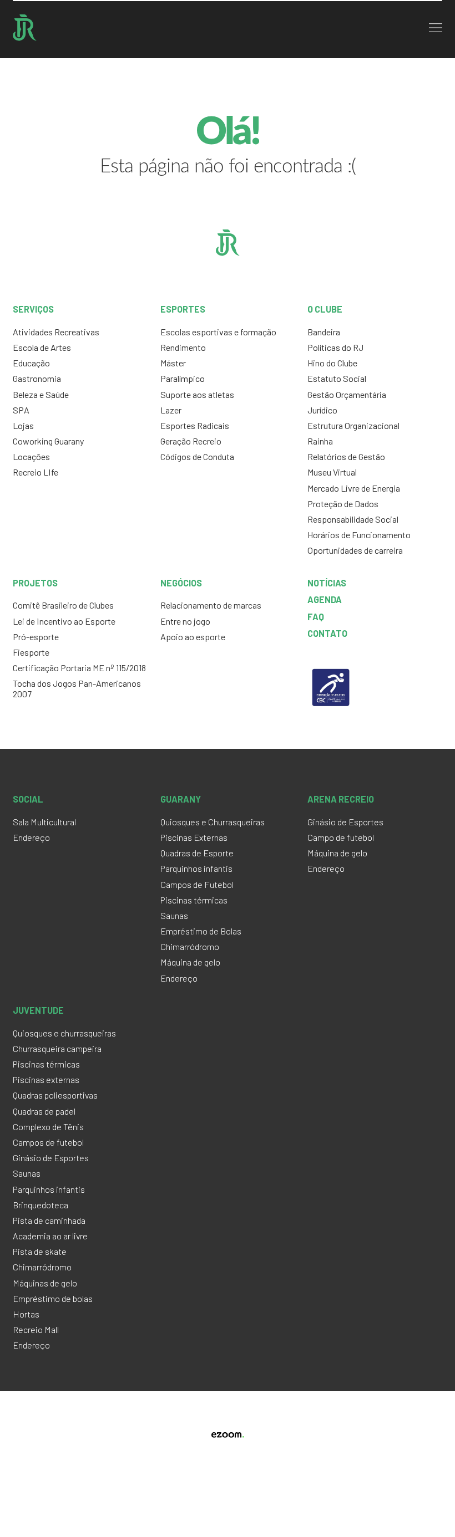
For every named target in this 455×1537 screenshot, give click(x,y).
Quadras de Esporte (197, 852)
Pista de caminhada (49, 1220)
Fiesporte (31, 652)
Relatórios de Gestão (346, 456)
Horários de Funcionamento (359, 534)
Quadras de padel (44, 1111)
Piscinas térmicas (194, 900)
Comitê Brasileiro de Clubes (63, 605)
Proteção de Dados (342, 503)
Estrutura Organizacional (353, 425)
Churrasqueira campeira (57, 1048)
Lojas (23, 425)
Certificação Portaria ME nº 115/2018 (79, 667)
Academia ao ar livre (50, 1235)
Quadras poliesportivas (55, 1095)
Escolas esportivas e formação (218, 331)
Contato (327, 633)
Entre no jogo (185, 621)
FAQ (315, 616)
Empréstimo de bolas (53, 1298)
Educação (31, 363)
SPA (21, 410)
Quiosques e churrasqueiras (64, 1033)
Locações (31, 456)
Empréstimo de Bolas (200, 931)
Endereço (31, 837)
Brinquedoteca (40, 1204)
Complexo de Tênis (48, 1126)
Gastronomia (37, 378)
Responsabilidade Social (352, 519)
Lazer (170, 410)
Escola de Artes (42, 347)
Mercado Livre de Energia (353, 488)
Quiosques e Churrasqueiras (212, 821)
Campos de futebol (48, 1142)
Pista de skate (40, 1251)
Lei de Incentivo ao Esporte (64, 621)
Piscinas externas (46, 1079)
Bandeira (323, 331)
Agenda (324, 599)
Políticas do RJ (335, 347)
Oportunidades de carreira (355, 550)
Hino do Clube (332, 363)
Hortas (26, 1314)
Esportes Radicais (194, 425)
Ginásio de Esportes (345, 821)
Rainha (320, 441)
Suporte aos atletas (197, 394)
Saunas (174, 915)
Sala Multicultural (44, 821)
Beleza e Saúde (41, 394)
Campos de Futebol (197, 884)
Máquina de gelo (190, 962)
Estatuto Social (336, 378)
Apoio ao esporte (192, 636)
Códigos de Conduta (197, 456)
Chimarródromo (189, 946)
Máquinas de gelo (45, 1283)
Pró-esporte (36, 636)
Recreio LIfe (35, 472)
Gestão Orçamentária (346, 394)
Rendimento (183, 347)
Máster (173, 363)
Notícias (326, 583)
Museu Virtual (332, 472)
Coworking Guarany (48, 441)
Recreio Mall (36, 1329)
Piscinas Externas (194, 837)
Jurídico (322, 410)
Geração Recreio (190, 441)
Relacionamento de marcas (210, 605)
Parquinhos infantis (196, 868)
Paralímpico (182, 378)
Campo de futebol (340, 837)
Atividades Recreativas (56, 331)
